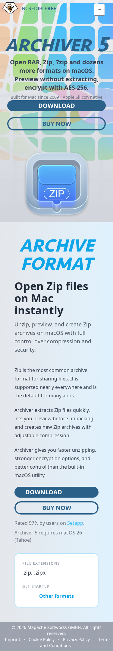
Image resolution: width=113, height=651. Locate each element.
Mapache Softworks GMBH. (54, 627)
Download (56, 105)
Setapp (75, 523)
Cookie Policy (42, 639)
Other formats (56, 596)
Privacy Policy (76, 639)
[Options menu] (99, 10)
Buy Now (56, 124)
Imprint (12, 639)
